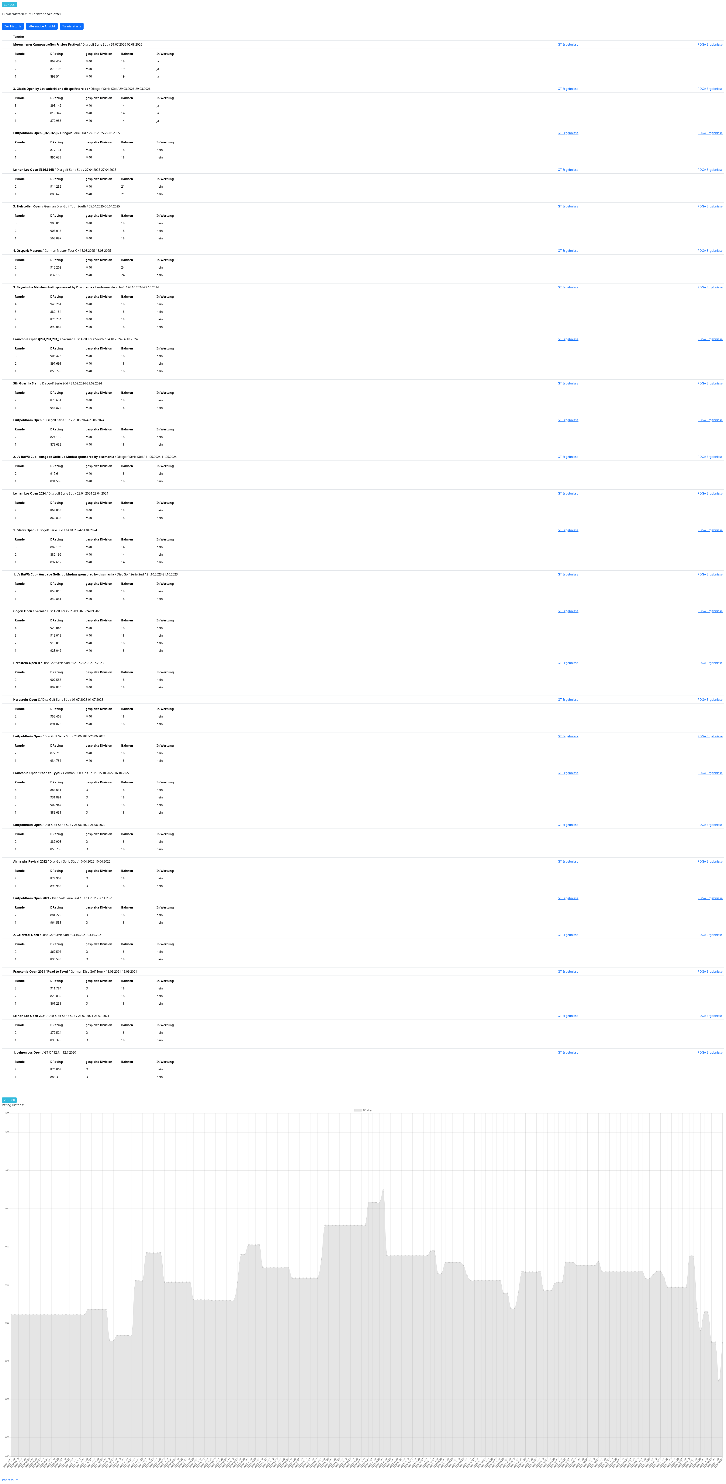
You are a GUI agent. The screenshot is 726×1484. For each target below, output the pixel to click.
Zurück (9, 4)
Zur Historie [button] (12, 26)
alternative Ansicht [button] (42, 26)
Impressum (10, 1480)
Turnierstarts (71, 26)
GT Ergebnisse (568, 44)
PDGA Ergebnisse (710, 44)
